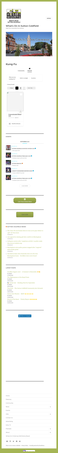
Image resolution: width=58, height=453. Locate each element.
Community (21, 70)
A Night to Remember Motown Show (22, 171)
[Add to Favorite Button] (21, 94)
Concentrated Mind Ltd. (14, 115)
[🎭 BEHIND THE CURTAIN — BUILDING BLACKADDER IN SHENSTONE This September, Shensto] (34, 327)
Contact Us (9, 417)
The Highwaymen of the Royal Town (18, 277)
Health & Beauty (16, 123)
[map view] (24, 88)
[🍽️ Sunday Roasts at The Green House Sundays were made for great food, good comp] (15, 365)
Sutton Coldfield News (16, 226)
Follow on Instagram (26, 315)
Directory (8, 399)
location (33, 78)
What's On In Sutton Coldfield (22, 26)
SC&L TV (8, 425)
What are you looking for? (12, 78)
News (7, 406)
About (8, 432)
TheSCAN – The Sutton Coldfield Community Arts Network (25, 288)
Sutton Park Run (16, 163)
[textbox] (24, 78)
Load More (25, 185)
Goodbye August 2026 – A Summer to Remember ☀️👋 (23, 272)
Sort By (30, 88)
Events (8, 410)
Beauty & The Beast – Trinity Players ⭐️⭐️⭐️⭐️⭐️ (22, 299)
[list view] (20, 88)
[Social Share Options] (7, 336)
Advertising (9, 421)
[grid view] (16, 88)
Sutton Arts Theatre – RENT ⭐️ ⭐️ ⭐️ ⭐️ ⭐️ (20, 294)
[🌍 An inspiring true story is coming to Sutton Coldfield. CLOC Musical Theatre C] (15, 327)
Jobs (7, 414)
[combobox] (24, 78)
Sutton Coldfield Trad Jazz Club (21, 156)
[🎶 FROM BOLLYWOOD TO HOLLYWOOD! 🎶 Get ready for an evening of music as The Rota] (34, 346)
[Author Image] (20, 111)
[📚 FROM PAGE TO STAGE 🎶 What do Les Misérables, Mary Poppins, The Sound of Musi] (15, 346)
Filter (11, 88)
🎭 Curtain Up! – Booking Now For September (21, 283)
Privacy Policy (25, 445)
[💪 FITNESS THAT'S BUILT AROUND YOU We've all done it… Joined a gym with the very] (34, 365)
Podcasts (8, 428)
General (29, 70)
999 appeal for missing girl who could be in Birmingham (24, 237)
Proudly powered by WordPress (36, 445)
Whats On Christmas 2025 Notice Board (18, 436)
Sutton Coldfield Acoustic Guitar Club (23, 148)
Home (8, 395)
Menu (49, 18)
